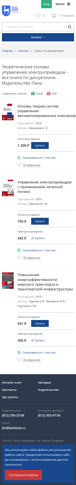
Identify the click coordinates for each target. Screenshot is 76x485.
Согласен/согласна (23, 475)
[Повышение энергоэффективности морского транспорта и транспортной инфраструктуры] (8, 280)
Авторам (44, 382)
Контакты (9, 390)
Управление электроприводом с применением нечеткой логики (45, 187)
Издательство (48, 390)
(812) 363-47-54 (49, 415)
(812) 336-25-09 (13, 415)
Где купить (10, 397)
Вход (46, 4)
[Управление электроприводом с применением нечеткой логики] (8, 188)
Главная (7, 51)
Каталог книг (12, 382)
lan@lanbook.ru (13, 428)
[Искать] (69, 26)
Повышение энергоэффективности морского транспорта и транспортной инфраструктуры (45, 281)
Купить (40, 145)
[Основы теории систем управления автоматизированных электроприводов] (8, 112)
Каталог (23, 51)
